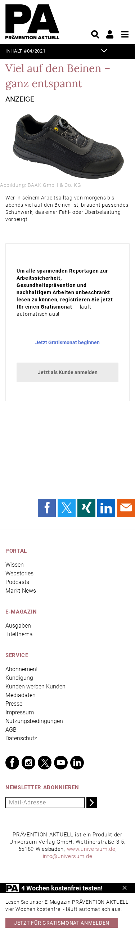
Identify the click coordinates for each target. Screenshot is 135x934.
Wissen (14, 564)
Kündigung (19, 677)
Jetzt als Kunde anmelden (68, 372)
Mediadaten (20, 695)
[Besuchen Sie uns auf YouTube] (61, 762)
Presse (13, 703)
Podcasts (17, 582)
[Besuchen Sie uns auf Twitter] (44, 762)
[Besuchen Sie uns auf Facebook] (12, 762)
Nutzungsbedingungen (34, 721)
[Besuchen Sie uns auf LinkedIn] (77, 762)
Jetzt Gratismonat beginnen (67, 342)
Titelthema (19, 634)
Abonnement (21, 669)
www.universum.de (91, 849)
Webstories (19, 573)
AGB (11, 729)
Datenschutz (21, 738)
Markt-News (20, 590)
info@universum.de (68, 856)
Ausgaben (18, 625)
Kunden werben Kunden (35, 686)
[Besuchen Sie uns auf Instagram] (28, 762)
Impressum (19, 712)
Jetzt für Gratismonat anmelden (61, 923)
